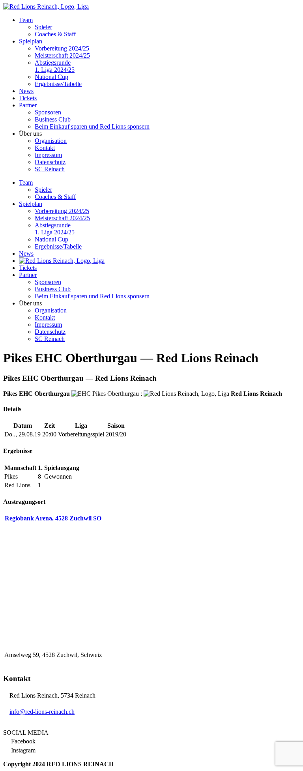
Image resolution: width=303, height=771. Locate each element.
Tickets (28, 98)
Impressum (48, 155)
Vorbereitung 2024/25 (62, 48)
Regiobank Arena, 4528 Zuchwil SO (53, 518)
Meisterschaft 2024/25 (62, 55)
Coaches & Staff (55, 34)
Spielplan (30, 41)
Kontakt (45, 147)
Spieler (43, 27)
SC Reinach (50, 169)
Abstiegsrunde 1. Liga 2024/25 (55, 66)
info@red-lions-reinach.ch (42, 711)
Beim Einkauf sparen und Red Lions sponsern (92, 126)
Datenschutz (50, 162)
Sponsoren (48, 112)
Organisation (51, 140)
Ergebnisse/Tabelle (58, 83)
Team (26, 20)
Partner (28, 105)
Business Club (53, 119)
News (26, 91)
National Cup (51, 76)
